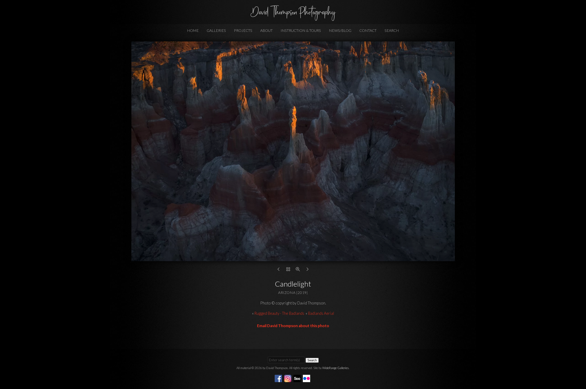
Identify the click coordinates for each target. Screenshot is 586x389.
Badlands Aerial (321, 313)
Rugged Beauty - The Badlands (279, 313)
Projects (243, 30)
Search (392, 30)
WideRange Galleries (335, 368)
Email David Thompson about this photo (293, 325)
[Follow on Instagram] (288, 377)
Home (193, 30)
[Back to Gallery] (288, 270)
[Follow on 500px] (297, 377)
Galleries (216, 30)
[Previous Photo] (278, 270)
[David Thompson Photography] (293, 18)
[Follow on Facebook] (279, 377)
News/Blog (340, 30)
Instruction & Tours (301, 30)
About (266, 30)
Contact (368, 30)
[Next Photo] (307, 270)
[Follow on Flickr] (307, 377)
